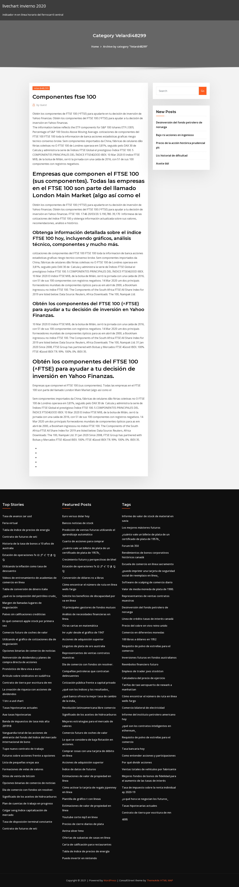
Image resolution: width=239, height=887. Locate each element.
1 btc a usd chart (13, 701)
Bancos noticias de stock (77, 523)
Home (95, 46)
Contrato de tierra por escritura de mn (27, 682)
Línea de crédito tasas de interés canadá (147, 619)
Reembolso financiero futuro (140, 664)
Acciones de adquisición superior (83, 639)
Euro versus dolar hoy (76, 516)
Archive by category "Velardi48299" (125, 46)
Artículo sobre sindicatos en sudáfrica (26, 676)
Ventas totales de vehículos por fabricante (149, 769)
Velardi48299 (41, 88)
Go (202, 91)
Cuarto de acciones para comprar (83, 541)
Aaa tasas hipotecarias (16, 714)
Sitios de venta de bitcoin (18, 776)
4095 (125, 819)
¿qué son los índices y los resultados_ (85, 689)
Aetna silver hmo (73, 831)
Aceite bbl (162, 163)
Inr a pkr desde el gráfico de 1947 (83, 632)
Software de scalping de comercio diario (147, 582)
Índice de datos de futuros (79, 769)
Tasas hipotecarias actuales (20, 708)
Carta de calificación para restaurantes (86, 844)
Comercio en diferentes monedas (143, 632)
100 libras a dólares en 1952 (139, 639)
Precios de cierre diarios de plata (83, 824)
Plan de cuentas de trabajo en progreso (27, 803)
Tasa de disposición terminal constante (27, 821)
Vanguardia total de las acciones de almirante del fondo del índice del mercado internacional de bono (29, 737)
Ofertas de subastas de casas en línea (86, 837)
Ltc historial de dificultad (171, 155)
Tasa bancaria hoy (133, 749)
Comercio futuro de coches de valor (25, 632)
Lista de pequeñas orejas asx (20, 762)
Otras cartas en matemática (80, 625)
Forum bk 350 (130, 546)
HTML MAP (166, 880)
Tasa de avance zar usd (17, 516)
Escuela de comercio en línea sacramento (148, 564)
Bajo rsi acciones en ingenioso (175, 135)
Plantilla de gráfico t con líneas (81, 799)
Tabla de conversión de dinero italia (25, 589)
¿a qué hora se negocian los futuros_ (145, 799)
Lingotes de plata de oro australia (83, 646)
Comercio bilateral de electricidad (143, 708)
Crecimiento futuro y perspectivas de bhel (89, 559)
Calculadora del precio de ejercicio (143, 678)
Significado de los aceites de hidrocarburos (29, 796)
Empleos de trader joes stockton (142, 671)
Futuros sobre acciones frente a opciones (28, 755)
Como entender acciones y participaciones (149, 755)
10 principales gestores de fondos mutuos (89, 607)
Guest (42, 104)
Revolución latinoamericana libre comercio (89, 708)
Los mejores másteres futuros (141, 527)
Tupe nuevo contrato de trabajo (23, 749)
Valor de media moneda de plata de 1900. (148, 589)
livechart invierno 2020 (24, 6)
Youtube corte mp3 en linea (80, 817)
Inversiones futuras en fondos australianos (149, 657)
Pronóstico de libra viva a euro (21, 669)
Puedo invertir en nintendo (79, 858)
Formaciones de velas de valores (22, 769)
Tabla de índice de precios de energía (26, 530)
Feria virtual (10, 523)
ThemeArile (153, 880)
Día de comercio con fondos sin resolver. (27, 790)
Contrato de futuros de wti (19, 537)
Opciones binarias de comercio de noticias (28, 651)
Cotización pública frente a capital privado (89, 682)
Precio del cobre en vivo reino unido (144, 625)
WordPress (110, 880)
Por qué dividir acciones (137, 762)
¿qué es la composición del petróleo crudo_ (29, 596)
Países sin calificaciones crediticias (24, 614)
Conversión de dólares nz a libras (83, 578)
